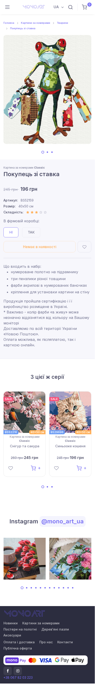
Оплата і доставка (19, 642)
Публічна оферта (17, 648)
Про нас (46, 642)
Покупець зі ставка (22, 28)
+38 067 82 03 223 (18, 677)
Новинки (10, 623)
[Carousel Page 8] (54, 587)
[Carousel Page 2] (47, 152)
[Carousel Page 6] (45, 587)
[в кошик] (36, 468)
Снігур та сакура (24, 446)
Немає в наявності (39, 246)
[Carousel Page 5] (40, 587)
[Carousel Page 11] (68, 587)
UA (57, 7)
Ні (11, 232)
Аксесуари (12, 635)
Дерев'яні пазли (55, 629)
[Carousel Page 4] (36, 587)
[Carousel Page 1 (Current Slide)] (42, 152)
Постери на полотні (20, 629)
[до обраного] (84, 246)
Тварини (62, 22)
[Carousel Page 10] (63, 587)
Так (31, 232)
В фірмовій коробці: (21, 221)
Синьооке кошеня (70, 446)
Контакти (65, 642)
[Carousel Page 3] (52, 152)
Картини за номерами (35, 22)
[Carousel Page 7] (49, 587)
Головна (8, 22)
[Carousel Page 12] (72, 587)
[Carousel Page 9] (59, 587)
